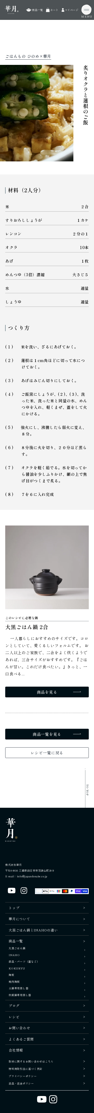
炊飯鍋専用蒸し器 (20, 995)
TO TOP (88, 789)
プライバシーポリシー (23, 1076)
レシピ (14, 1016)
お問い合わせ (19, 1027)
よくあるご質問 (21, 1039)
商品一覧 (16, 941)
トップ (14, 907)
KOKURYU (17, 968)
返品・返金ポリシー (21, 1083)
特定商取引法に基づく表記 (25, 1069)
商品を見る (47, 692)
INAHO (14, 955)
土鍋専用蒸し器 (18, 988)
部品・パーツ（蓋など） (24, 961)
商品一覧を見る (47, 734)
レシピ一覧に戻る (47, 752)
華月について (19, 918)
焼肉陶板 (14, 982)
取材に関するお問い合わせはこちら (31, 1061)
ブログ (14, 1005)
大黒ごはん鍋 (17, 948)
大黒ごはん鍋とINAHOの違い (33, 930)
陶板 (11, 975)
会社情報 (16, 1050)
